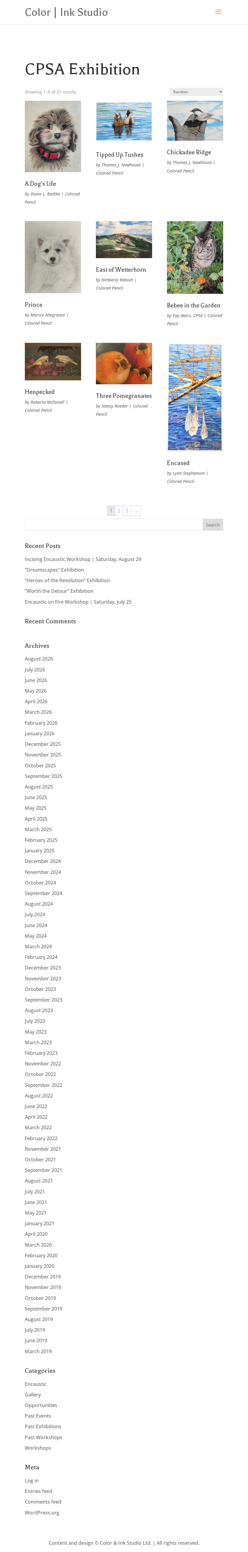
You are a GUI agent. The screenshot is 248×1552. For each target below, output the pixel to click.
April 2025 (36, 818)
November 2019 (43, 1287)
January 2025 (39, 850)
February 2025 (41, 840)
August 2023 (39, 1010)
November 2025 (43, 754)
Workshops (38, 1448)
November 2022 (43, 1063)
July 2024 (35, 914)
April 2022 (36, 1117)
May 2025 (36, 808)
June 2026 (36, 680)
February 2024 (41, 957)
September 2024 (43, 893)
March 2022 (38, 1127)
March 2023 (38, 1042)
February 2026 (41, 723)
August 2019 (39, 1319)
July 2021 (35, 1191)
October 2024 (40, 882)
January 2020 (39, 1266)
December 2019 (43, 1276)
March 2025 (38, 829)
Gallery (33, 1394)
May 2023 (36, 1032)
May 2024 (36, 936)
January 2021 (39, 1223)
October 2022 (40, 1074)
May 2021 (36, 1212)
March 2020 (38, 1245)
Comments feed (43, 1501)
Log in (32, 1480)
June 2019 (36, 1340)
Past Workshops (43, 1437)
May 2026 (36, 690)
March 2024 (38, 946)
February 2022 (41, 1138)
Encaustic (36, 1384)
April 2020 (36, 1234)
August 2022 (39, 1095)
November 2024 (43, 872)
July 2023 (35, 1021)
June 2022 (36, 1106)
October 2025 (40, 765)
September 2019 (43, 1308)
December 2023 (43, 967)
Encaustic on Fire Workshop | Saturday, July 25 (78, 602)
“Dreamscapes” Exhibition (54, 569)
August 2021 (39, 1180)
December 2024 (43, 861)
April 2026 (36, 701)
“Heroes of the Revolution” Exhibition (67, 580)
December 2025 (43, 744)
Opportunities (41, 1405)
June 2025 (36, 797)
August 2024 (39, 904)
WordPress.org (42, 1512)
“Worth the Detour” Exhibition (59, 591)
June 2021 (36, 1202)
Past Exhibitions (43, 1426)
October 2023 (40, 989)
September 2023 (43, 999)
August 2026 (39, 658)
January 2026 (39, 733)
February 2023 (41, 1053)
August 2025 (39, 786)
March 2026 (38, 712)
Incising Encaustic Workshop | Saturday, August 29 (83, 559)
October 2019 (40, 1298)
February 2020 (41, 1255)
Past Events (38, 1416)
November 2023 (43, 978)
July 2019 (35, 1330)
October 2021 (40, 1159)
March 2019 (38, 1351)
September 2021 (43, 1170)
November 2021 (43, 1149)
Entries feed (38, 1491)
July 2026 (35, 669)
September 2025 (43, 776)
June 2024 (36, 925)
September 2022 (43, 1085)
